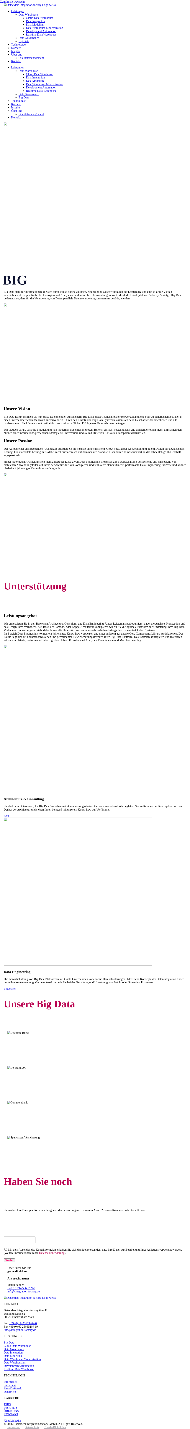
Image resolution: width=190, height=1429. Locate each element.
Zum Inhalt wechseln (12, 1)
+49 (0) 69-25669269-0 (21, 1288)
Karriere (16, 47)
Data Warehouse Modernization (44, 27)
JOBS (7, 1404)
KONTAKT (11, 1414)
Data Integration (35, 21)
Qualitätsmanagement (31, 57)
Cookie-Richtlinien (55, 1427)
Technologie (18, 44)
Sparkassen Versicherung (31, 1145)
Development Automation (41, 31)
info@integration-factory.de (23, 1291)
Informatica (10, 1381)
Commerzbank (21, 1110)
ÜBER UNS (11, 1411)
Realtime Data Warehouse (41, 34)
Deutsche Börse (22, 1040)
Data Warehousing (14, 1362)
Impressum (13, 1427)
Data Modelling (35, 24)
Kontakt (16, 61)
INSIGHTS (10, 1407)
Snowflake (10, 1385)
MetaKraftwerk (13, 1388)
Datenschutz (32, 1427)
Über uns (16, 54)
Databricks (10, 1391)
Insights (15, 51)
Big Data (24, 41)
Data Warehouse (28, 14)
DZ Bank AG (19, 1075)
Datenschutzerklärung (52, 1252)
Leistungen (17, 11)
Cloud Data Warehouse (39, 17)
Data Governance (29, 37)
